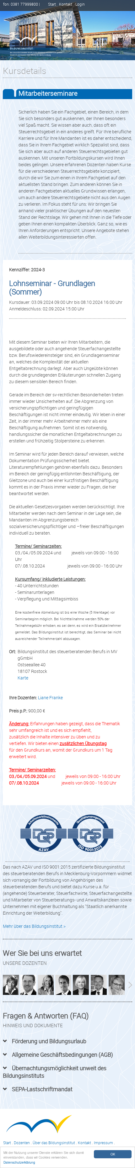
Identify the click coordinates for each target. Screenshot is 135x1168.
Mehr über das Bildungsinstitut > (34, 926)
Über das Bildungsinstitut (54, 1142)
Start (52, 4)
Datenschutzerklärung (19, 1162)
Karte (23, 678)
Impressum (103, 1142)
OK (113, 1154)
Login (80, 4)
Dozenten (22, 1142)
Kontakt (65, 4)
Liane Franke (50, 697)
